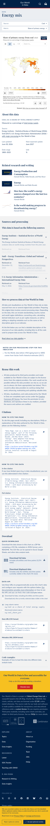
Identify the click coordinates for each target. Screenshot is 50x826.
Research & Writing (9, 779)
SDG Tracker (6, 763)
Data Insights (7, 747)
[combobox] (40, 4)
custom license (21, 709)
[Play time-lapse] (5, 93)
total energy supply (31, 123)
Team (28, 752)
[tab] (5, 44)
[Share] (40, 103)
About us (29, 737)
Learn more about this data (11, 100)
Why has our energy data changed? (34, 108)
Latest (4, 758)
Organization (31, 742)
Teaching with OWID (10, 768)
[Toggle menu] (4, 3)
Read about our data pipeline (13, 338)
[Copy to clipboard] (41, 432)
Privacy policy (7, 805)
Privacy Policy (19, 816)
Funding (29, 747)
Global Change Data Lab (36, 696)
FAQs (33, 714)
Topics (4, 737)
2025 (44, 93)
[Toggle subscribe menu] (45, 3)
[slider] (38, 93)
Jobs (27, 757)
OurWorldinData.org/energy (11, 103)
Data (4, 742)
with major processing (10, 136)
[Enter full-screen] (45, 103)
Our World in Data (25, 4)
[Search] (40, 4)
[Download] (35, 103)
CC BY (22, 103)
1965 (11, 93)
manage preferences (33, 816)
